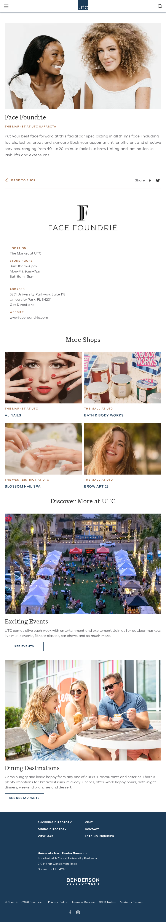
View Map (45, 836)
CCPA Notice (107, 902)
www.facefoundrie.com (29, 317)
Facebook (70, 912)
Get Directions (22, 304)
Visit (89, 822)
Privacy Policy (58, 902)
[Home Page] (83, 6)
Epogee (138, 902)
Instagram (78, 912)
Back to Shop (23, 180)
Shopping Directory (55, 822)
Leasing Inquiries (99, 836)
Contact (92, 829)
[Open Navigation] (6, 6)
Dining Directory (52, 829)
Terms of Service (83, 902)
